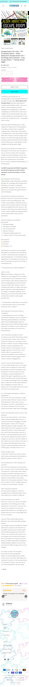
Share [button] (4, 569)
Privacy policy (10, 680)
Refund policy (20, 677)
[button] (3, 6)
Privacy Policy (7, 649)
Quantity (3, 70)
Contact (5, 631)
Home (5, 624)
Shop (4, 628)
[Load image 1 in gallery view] (7, 41)
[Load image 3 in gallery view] (22, 41)
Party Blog (6, 635)
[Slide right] (27, 42)
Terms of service (19, 680)
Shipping (3, 67)
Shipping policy (15, 682)
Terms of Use (7, 645)
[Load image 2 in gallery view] (14, 41)
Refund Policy (7, 653)
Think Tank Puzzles (12, 675)
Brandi (8, 603)
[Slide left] (2, 42)
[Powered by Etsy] (24, 590)
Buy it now (14, 91)
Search (5, 642)
